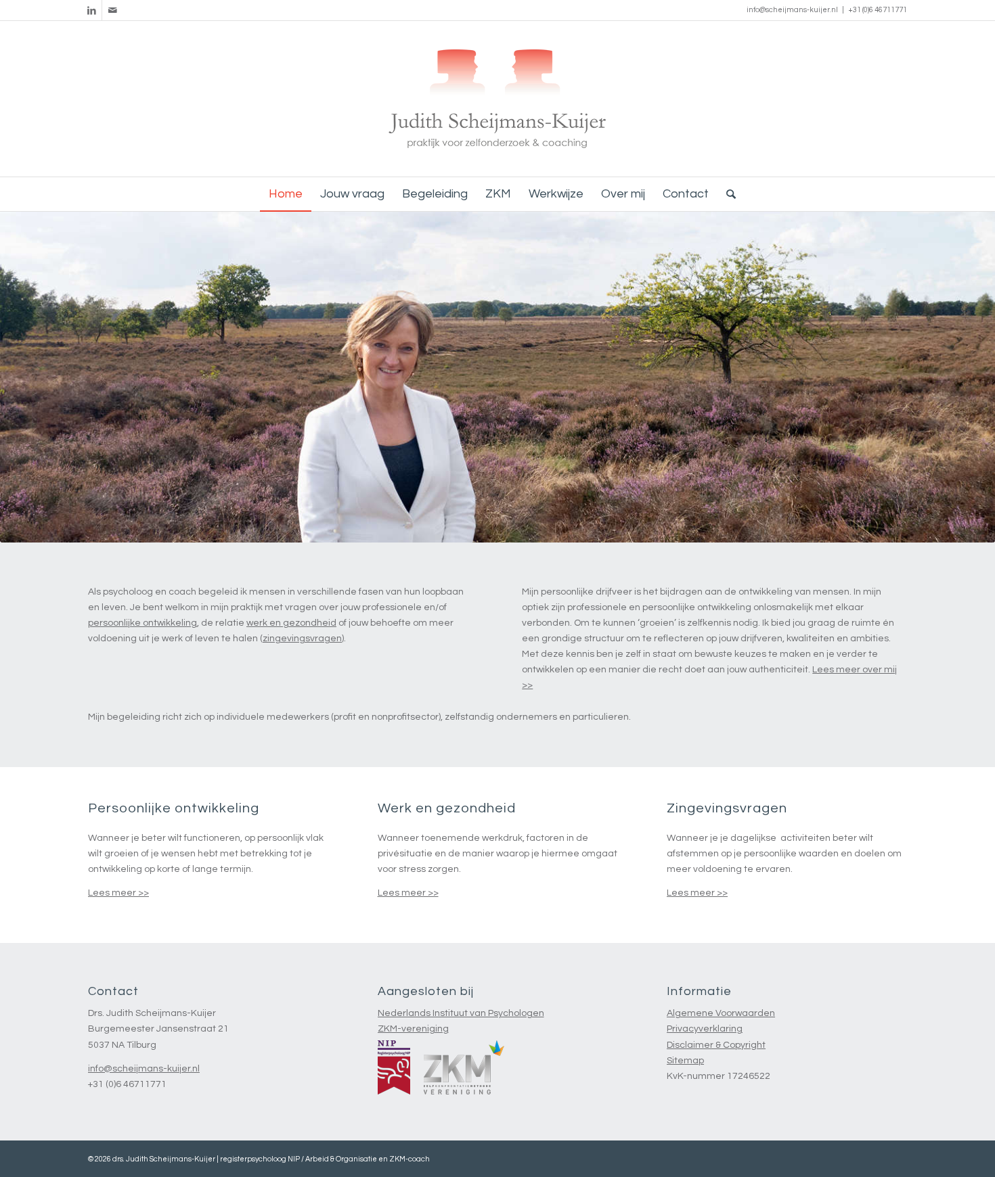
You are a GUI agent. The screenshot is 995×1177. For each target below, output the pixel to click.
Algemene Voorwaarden (721, 1013)
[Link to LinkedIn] (92, 10)
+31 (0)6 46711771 (877, 10)
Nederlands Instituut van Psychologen (461, 1013)
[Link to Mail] (112, 10)
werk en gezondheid (291, 623)
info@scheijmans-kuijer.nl (792, 10)
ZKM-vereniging (413, 1029)
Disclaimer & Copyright (716, 1045)
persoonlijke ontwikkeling (142, 623)
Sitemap (685, 1060)
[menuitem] (285, 194)
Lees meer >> (118, 893)
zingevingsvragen (302, 638)
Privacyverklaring (705, 1029)
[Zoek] (726, 194)
